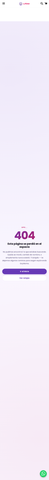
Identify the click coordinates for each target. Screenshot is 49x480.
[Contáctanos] (43, 473)
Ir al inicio (24, 271)
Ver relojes (24, 278)
